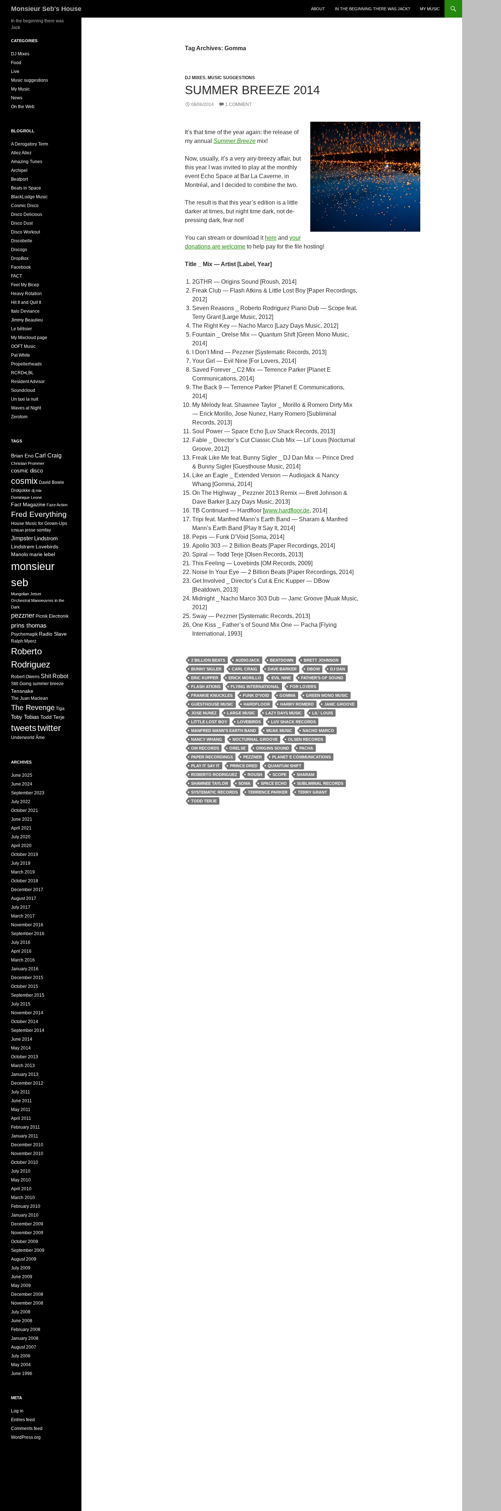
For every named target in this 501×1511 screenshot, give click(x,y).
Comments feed (27, 1428)
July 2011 (20, 1092)
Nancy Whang (206, 739)
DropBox (20, 258)
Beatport (19, 179)
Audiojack (247, 660)
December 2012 (27, 1083)
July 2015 (20, 1004)
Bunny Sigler (206, 669)
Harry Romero (297, 704)
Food (16, 62)
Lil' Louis (322, 713)
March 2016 (23, 960)
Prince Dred (243, 766)
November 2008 (27, 1303)
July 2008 (20, 1312)
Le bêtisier (21, 328)
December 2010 (27, 1144)
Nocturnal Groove (255, 739)
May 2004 (21, 1364)
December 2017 (27, 889)
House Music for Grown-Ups (39, 523)
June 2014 (21, 1039)
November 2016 (27, 924)
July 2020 (20, 836)
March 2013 (23, 1065)
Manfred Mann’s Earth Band (223, 730)
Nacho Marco (318, 730)
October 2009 (24, 1241)
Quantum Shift (284, 766)
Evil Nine (281, 678)
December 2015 (27, 977)
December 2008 (27, 1294)
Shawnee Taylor (209, 783)
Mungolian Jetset (26, 594)
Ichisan (17, 530)
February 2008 (25, 1329)
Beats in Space (26, 188)
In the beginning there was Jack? (372, 9)
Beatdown (281, 660)
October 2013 (24, 1056)
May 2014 (21, 1048)
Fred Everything (39, 514)
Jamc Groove (339, 704)
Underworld (22, 737)
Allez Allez (21, 152)
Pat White (20, 355)
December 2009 (27, 1224)
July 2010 (20, 1171)
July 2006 (20, 1356)
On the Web (22, 106)
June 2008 (21, 1320)
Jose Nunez (204, 713)
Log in (17, 1410)
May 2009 (21, 1285)
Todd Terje (204, 801)
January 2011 (24, 1136)
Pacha (306, 748)
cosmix (24, 481)
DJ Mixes (195, 77)
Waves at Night (26, 408)
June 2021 (21, 819)
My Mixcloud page (29, 337)
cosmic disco (27, 470)
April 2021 (21, 828)
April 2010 (21, 1188)
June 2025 (21, 775)
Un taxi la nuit (24, 399)
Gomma (287, 695)
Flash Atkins (205, 686)
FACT (16, 276)
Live (15, 71)
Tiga (60, 708)
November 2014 (27, 1012)
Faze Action (57, 505)
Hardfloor (257, 704)
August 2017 (23, 898)
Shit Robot (54, 676)
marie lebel (42, 554)
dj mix (37, 490)
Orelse (237, 748)
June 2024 (21, 784)
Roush (255, 774)
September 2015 (27, 995)
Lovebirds (249, 722)
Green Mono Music (327, 695)
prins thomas (29, 625)
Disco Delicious (26, 214)
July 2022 (20, 801)
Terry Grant (312, 792)
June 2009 (21, 1276)
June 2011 (21, 1100)
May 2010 (21, 1180)
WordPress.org (26, 1437)
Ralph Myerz (23, 641)
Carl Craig (244, 669)
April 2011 (21, 1118)
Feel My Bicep (25, 284)
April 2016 (21, 951)
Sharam (305, 774)
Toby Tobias (25, 717)
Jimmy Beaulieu (27, 320)
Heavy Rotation (26, 293)
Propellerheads (26, 364)
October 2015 (24, 986)
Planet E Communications (301, 757)
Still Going (21, 683)
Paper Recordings (212, 757)
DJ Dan (337, 669)
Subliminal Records (320, 783)
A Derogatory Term (29, 144)
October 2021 (24, 810)
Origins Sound (272, 748)
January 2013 (25, 1074)
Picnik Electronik (52, 616)
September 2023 (27, 792)
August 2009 (23, 1259)
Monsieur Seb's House (46, 8)
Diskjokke (20, 490)
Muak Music (279, 730)
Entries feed (23, 1419)
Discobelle (21, 240)
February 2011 (25, 1127)
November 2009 (27, 1232)
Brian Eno (22, 456)
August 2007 (23, 1347)
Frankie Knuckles (212, 695)
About (318, 9)
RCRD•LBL (22, 372)
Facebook (21, 267)
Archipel (19, 170)
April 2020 (21, 845)
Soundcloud (23, 390)
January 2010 (25, 1215)
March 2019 (23, 872)
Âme (40, 737)
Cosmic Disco (25, 205)
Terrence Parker (268, 792)
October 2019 (24, 854)
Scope (279, 774)
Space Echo (274, 783)
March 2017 (23, 916)
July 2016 (20, 942)
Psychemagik (24, 634)
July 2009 (20, 1268)
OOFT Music (23, 346)
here (271, 238)
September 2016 (27, 933)
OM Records (205, 748)
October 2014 (24, 1021)
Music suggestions (231, 77)
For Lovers (303, 686)
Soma (244, 783)
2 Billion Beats (208, 660)
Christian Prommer (27, 463)
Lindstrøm (22, 546)
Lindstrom (46, 538)
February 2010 (25, 1206)
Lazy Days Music (284, 713)
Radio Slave (53, 634)
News (16, 97)
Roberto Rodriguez (214, 774)
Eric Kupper (204, 678)
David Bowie (51, 482)
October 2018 (24, 880)
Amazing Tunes (26, 161)
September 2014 (27, 1030)
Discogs (19, 249)
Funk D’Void (256, 695)
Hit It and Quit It (26, 302)
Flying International (255, 686)
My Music (430, 9)
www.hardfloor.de (287, 510)
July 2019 (20, 863)
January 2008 (25, 1338)
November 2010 (27, 1153)
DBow (313, 669)
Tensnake (22, 691)
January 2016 (25, 968)
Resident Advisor (28, 381)
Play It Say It (205, 766)
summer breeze (48, 683)
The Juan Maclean (29, 698)
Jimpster (22, 538)
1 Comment (238, 104)
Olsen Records (305, 739)
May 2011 (20, 1109)
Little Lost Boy (209, 722)
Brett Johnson (321, 660)
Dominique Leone (26, 497)
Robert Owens (25, 676)
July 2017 (20, 907)
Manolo (19, 554)
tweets (23, 728)
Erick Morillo (244, 678)
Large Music (241, 713)
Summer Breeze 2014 (252, 90)
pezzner (252, 757)
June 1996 (21, 1373)
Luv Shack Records (293, 722)
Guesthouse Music (212, 704)
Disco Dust (22, 223)
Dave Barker (282, 669)
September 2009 (27, 1250)
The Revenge (33, 707)
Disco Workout (25, 232)
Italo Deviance (25, 311)
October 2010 (24, 1162)
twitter (49, 728)
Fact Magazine (28, 504)
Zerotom (19, 416)
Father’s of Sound (322, 678)
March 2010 (23, 1197)
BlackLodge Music (29, 196)
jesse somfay (38, 530)
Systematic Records (214, 792)
